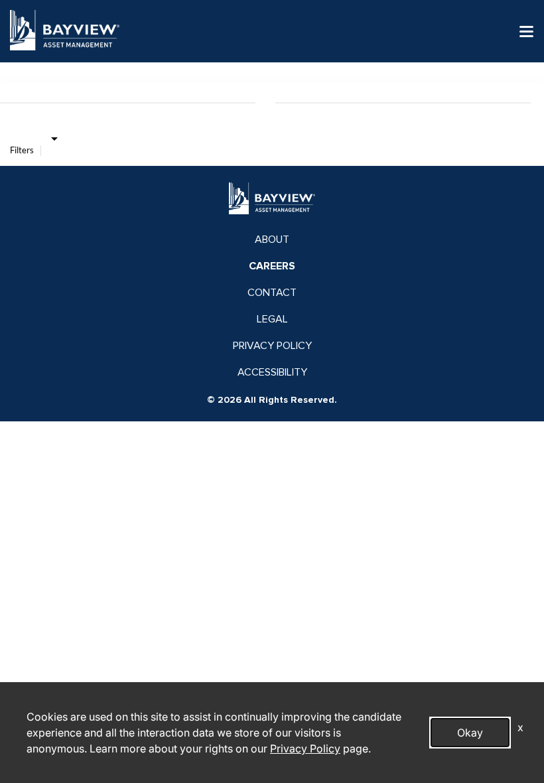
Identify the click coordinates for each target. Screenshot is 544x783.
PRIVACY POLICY (272, 345)
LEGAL (272, 319)
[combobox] (54, 137)
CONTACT (272, 292)
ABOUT (272, 239)
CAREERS (272, 266)
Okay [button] (470, 732)
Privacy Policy (305, 748)
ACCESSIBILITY (272, 372)
